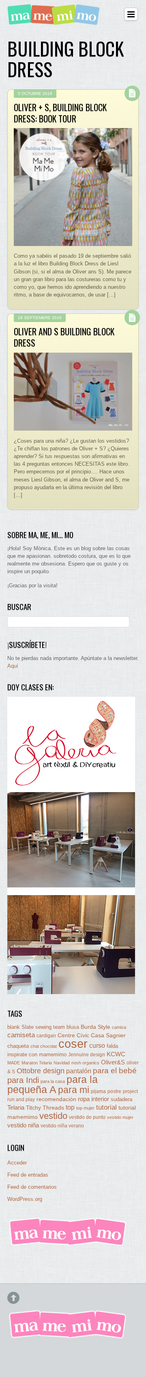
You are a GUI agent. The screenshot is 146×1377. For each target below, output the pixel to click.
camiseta (21, 1035)
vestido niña (23, 1125)
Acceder (17, 1163)
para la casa (53, 1081)
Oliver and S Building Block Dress (64, 337)
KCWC (116, 1054)
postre (114, 1091)
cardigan (46, 1035)
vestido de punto (87, 1117)
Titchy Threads (45, 1108)
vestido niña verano (62, 1126)
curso (97, 1045)
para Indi (23, 1080)
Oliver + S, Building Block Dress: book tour (60, 113)
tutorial (106, 1107)
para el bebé (115, 1070)
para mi (73, 1090)
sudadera (121, 1099)
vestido (53, 1116)
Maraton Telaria (36, 1062)
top (70, 1107)
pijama (98, 1091)
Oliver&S (113, 1062)
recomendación (56, 1099)
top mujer (85, 1108)
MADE (13, 1062)
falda (112, 1046)
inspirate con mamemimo (37, 1054)
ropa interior (93, 1099)
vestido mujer (120, 1117)
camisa (119, 1027)
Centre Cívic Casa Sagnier (92, 1035)
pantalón (78, 1070)
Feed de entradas (27, 1175)
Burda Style (95, 1027)
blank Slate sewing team (36, 1027)
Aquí (12, 666)
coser (73, 1043)
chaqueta (18, 1046)
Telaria (15, 1107)
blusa (73, 1027)
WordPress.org (24, 1199)
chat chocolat (43, 1046)
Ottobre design (40, 1070)
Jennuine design (86, 1054)
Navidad (62, 1062)
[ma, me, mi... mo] (68, 1244)
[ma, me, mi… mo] (54, 20)
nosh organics (85, 1062)
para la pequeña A (52, 1084)
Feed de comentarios (32, 1187)
